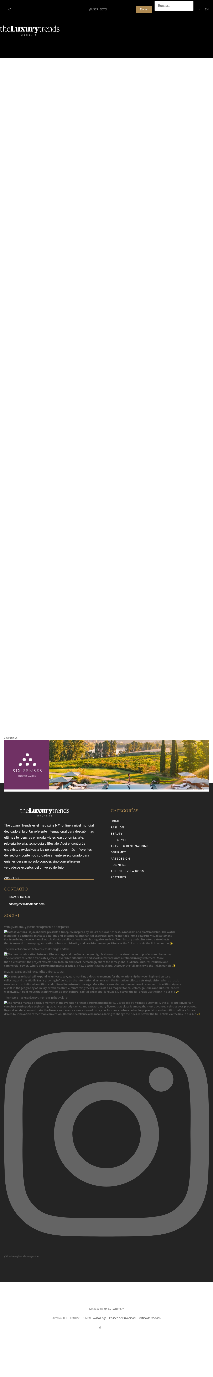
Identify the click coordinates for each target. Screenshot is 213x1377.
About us (11, 877)
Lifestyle (119, 840)
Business (118, 865)
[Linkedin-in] (23, 9)
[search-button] (159, 15)
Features (118, 877)
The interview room (128, 871)
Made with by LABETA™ (106, 1309)
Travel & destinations (129, 846)
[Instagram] (16, 9)
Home (115, 821)
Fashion (117, 827)
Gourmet (118, 852)
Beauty (117, 833)
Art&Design (120, 858)
